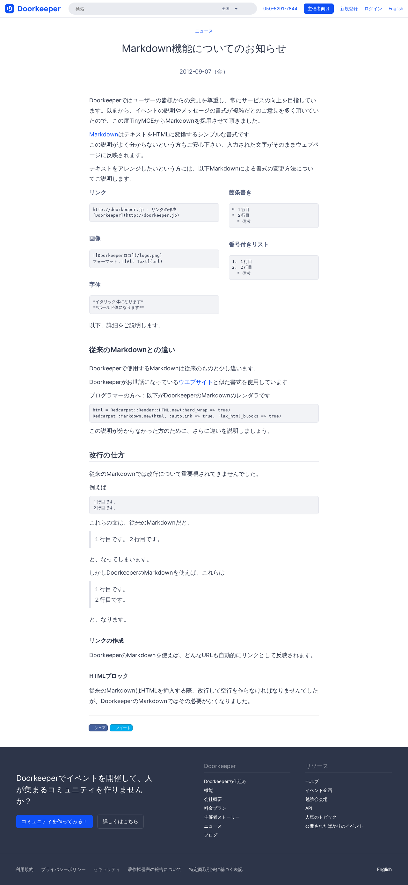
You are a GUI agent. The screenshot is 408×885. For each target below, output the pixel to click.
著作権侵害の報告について (154, 869)
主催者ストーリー (222, 817)
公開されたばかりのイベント (334, 826)
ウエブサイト (195, 382)
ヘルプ (312, 781)
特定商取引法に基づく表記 (216, 869)
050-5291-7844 (280, 8)
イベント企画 (318, 790)
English (396, 8)
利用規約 (24, 869)
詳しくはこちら (120, 821)
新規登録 (349, 8)
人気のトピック (321, 817)
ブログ (210, 835)
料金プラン (215, 808)
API (308, 808)
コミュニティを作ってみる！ (54, 821)
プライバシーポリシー (63, 869)
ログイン (373, 8)
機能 (208, 790)
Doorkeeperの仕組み (225, 781)
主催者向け (319, 8)
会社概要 (213, 799)
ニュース (204, 30)
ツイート (122, 727)
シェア (99, 727)
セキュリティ (106, 869)
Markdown (103, 134)
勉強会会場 (316, 799)
